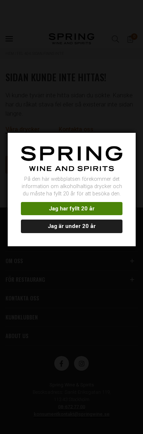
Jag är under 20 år (72, 226)
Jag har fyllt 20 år (72, 208)
